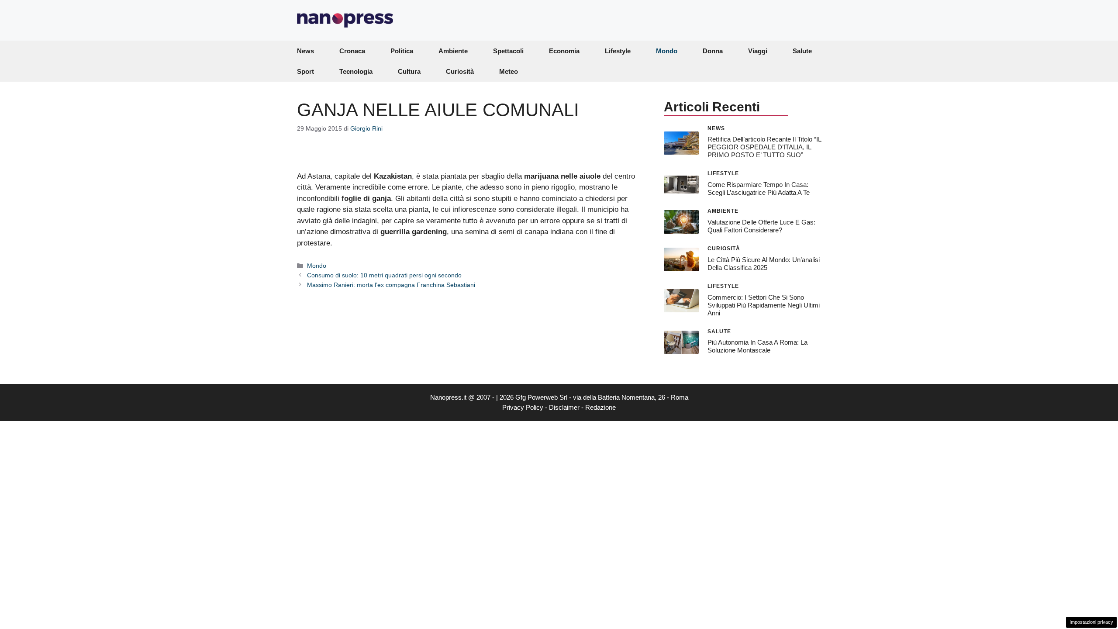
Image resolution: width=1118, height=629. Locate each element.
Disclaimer (564, 407)
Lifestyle (618, 51)
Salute (802, 51)
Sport (305, 71)
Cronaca (352, 51)
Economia (564, 51)
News (305, 51)
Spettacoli (508, 51)
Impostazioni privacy (1091, 622)
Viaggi (757, 51)
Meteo (508, 71)
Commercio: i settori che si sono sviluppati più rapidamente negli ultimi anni (763, 305)
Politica (401, 51)
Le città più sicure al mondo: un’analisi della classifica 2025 (763, 263)
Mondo (666, 51)
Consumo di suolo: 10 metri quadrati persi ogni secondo (384, 275)
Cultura (409, 71)
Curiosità (460, 71)
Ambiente (453, 51)
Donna (713, 51)
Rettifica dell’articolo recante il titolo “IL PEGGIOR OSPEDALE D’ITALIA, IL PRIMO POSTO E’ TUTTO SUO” (764, 147)
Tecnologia (356, 71)
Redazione (600, 407)
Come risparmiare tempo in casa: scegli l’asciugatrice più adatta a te (758, 188)
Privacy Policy (522, 407)
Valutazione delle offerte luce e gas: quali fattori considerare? (761, 226)
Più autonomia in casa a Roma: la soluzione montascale (757, 346)
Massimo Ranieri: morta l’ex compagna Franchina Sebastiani (391, 284)
